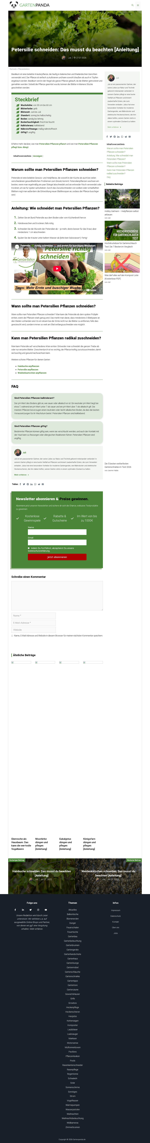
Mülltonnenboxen (73, 1047)
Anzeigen (37, 156)
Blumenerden (73, 918)
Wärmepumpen (73, 1105)
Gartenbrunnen (72, 945)
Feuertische (72, 932)
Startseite (13, 69)
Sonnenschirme (73, 1087)
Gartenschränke (73, 976)
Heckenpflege (72, 1007)
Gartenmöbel (73, 967)
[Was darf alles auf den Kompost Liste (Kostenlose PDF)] (122, 263)
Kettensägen (73, 1020)
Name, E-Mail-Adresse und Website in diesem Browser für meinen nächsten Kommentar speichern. (58, 635)
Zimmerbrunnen (73, 1127)
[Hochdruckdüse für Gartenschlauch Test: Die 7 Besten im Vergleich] (122, 231)
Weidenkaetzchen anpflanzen (32, 373)
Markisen (73, 1038)
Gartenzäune (72, 989)
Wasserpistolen (73, 1109)
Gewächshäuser (72, 994)
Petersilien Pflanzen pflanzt (52, 144)
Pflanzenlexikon (24, 69)
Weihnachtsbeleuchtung (73, 1118)
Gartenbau (72, 936)
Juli (69, 57)
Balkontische (72, 914)
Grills (72, 998)
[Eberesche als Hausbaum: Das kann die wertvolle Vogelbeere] (21, 835)
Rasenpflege (72, 1069)
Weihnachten (73, 1114)
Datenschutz (116, 916)
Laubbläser (73, 1029)
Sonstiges (72, 1092)
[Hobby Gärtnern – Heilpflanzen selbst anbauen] (122, 199)
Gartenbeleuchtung (72, 941)
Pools (72, 1060)
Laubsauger (72, 1034)
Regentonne (72, 1074)
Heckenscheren (72, 1012)
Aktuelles (72, 910)
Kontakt (115, 922)
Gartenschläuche (72, 972)
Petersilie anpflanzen (28, 369)
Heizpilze (72, 1016)
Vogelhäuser (72, 1100)
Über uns (115, 927)
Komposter (73, 1025)
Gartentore (73, 985)
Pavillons (73, 1051)
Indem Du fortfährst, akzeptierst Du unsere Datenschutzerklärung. (51, 549)
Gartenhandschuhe (72, 954)
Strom (72, 1096)
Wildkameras (72, 1123)
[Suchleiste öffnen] (132, 5)
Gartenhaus (73, 958)
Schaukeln (72, 1078)
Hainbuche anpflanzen (28, 366)
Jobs (116, 933)
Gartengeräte (73, 949)
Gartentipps (72, 981)
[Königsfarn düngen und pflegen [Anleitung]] (93, 835)
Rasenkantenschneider (72, 1065)
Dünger (72, 923)
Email (30, 537)
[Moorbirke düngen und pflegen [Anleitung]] (45, 835)
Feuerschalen (72, 927)
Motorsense (72, 1043)
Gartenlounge (73, 963)
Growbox (72, 1003)
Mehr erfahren (36, 929)
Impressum (115, 910)
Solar (72, 1083)
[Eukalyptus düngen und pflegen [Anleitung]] (69, 835)
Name (31, 527)
